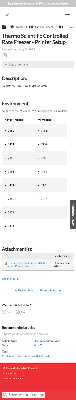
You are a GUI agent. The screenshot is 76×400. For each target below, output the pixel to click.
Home (19, 26)
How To (38, 345)
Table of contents (18, 64)
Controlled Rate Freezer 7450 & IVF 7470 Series (31, 356)
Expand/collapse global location (72, 25)
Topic (5, 345)
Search (5, 395)
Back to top (9, 278)
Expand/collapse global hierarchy (6, 27)
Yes (9, 312)
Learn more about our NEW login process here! (38, 3)
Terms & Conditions (13, 378)
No (23, 312)
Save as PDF (4, 55)
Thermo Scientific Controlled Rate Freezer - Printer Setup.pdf (25, 264)
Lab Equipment (44, 26)
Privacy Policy (10, 373)
